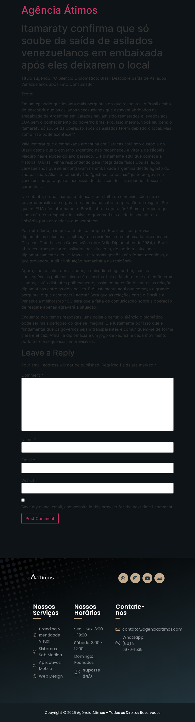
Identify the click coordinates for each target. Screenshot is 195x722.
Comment (32, 375)
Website (29, 480)
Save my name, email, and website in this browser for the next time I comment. (97, 507)
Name (28, 440)
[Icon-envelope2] (159, 578)
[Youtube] (147, 578)
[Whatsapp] (123, 578)
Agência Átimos (59, 10)
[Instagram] (135, 578)
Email (28, 460)
